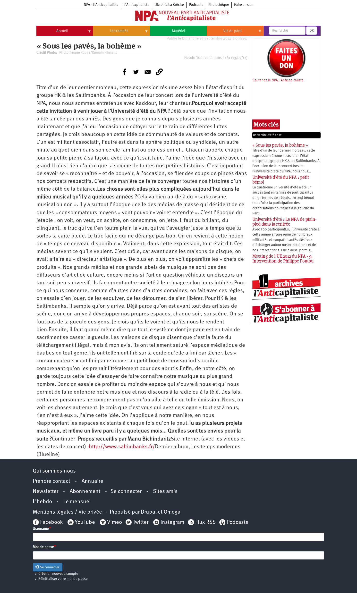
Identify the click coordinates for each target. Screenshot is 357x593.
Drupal (149, 512)
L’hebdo (42, 502)
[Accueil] (178, 17)
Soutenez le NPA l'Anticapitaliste (278, 80)
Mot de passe (43, 547)
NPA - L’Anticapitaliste (101, 5)
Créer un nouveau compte (58, 574)
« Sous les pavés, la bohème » (280, 145)
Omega (172, 512)
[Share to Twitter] (136, 72)
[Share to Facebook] (124, 72)
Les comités (110, 33)
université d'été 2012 (267, 135)
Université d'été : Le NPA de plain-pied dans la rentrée (284, 221)
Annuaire (92, 481)
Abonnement (85, 491)
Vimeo (114, 522)
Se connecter (126, 491)
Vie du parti (224, 33)
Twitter (140, 522)
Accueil (52, 33)
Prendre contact (51, 481)
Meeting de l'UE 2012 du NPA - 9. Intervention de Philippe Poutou (283, 258)
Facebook (51, 522)
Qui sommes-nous (54, 471)
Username (41, 529)
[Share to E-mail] (148, 72)
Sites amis (165, 491)
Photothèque (218, 5)
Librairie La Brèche (169, 5)
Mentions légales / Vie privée (67, 512)
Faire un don (243, 5)
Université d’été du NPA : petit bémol (280, 179)
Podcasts (196, 5)
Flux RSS (205, 522)
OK (311, 30)
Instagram (172, 522)
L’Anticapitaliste (136, 5)
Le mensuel (77, 502)
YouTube (84, 522)
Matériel (178, 31)
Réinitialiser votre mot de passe (63, 579)
